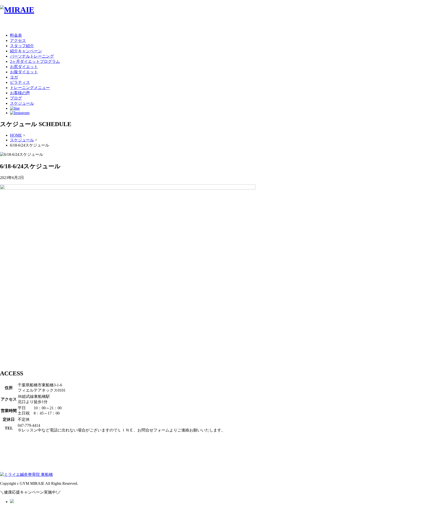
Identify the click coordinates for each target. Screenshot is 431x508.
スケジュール (22, 140)
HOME (16, 135)
